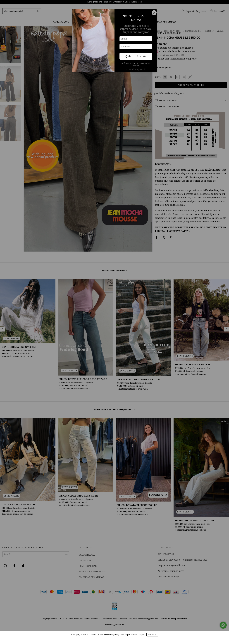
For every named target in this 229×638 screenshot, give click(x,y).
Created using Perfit (136, 69)
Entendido (152, 634)
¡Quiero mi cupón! (136, 56)
